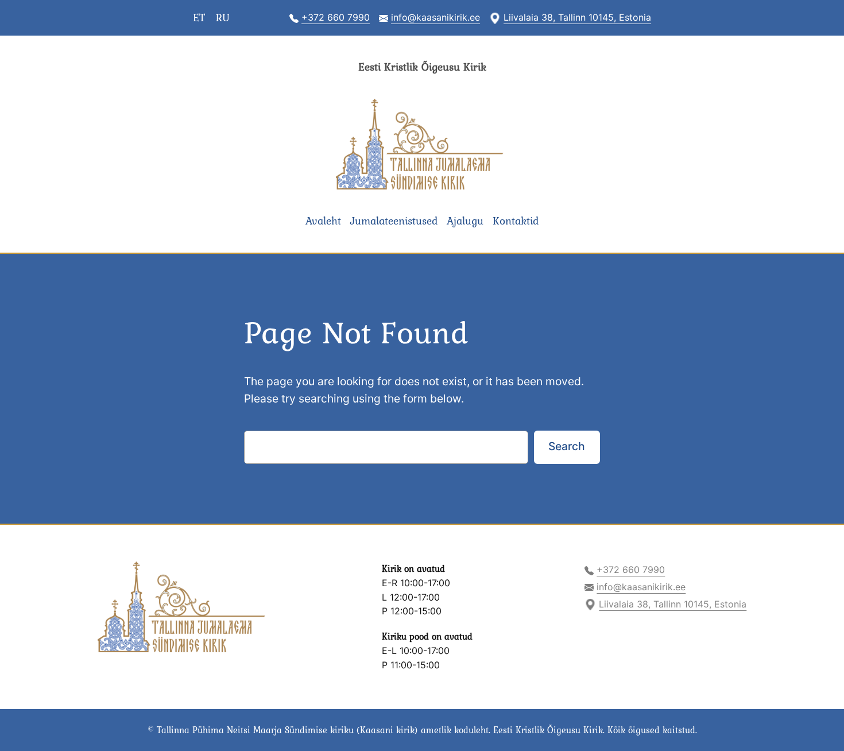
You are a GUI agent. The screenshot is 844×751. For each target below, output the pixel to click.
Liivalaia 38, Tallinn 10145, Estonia (577, 17)
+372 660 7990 (335, 17)
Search (566, 446)
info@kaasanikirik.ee (435, 17)
